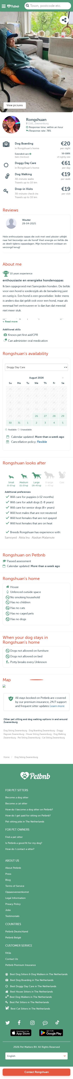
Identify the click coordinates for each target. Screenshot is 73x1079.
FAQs (8, 953)
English (11, 1056)
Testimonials (12, 916)
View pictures (15, 105)
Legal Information (15, 898)
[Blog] (45, 1023)
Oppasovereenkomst (17, 892)
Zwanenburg (42, 123)
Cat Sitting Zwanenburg (53, 737)
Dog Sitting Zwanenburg (15, 730)
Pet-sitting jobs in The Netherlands (24, 821)
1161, (31, 123)
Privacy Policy (13, 904)
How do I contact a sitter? (19, 849)
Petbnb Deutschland (16, 931)
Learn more (57, 706)
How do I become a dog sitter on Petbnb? (29, 809)
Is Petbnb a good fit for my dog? (23, 843)
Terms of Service (14, 886)
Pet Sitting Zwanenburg (29, 737)
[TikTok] (57, 1023)
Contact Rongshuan (36, 1072)
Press (8, 874)
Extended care (22, 154)
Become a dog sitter (16, 797)
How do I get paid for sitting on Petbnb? (27, 815)
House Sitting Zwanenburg (39, 734)
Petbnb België (13, 937)
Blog (8, 880)
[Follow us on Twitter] (7, 1023)
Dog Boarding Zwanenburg (42, 730)
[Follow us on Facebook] (19, 1023)
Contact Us (11, 959)
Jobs (8, 910)
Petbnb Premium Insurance (20, 965)
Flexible (42, 441)
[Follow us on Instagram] (32, 1023)
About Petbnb (13, 868)
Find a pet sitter (14, 837)
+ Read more (10, 321)
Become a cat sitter (16, 803)
